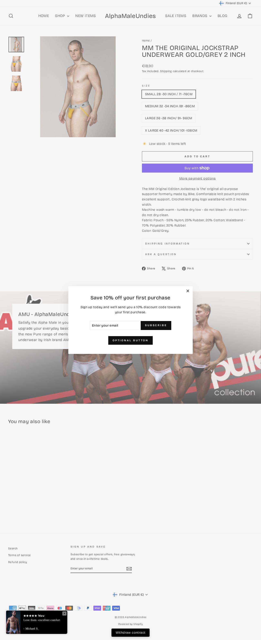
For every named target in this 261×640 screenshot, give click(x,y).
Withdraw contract (131, 632)
